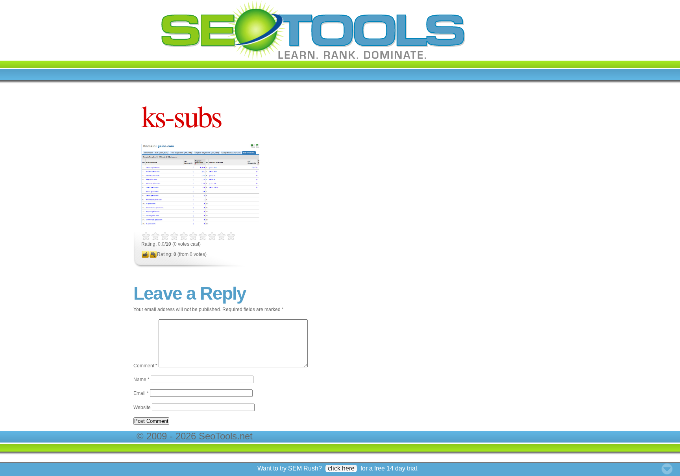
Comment (145, 366)
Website (142, 407)
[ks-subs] (200, 223)
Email (141, 393)
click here (341, 468)
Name (141, 379)
